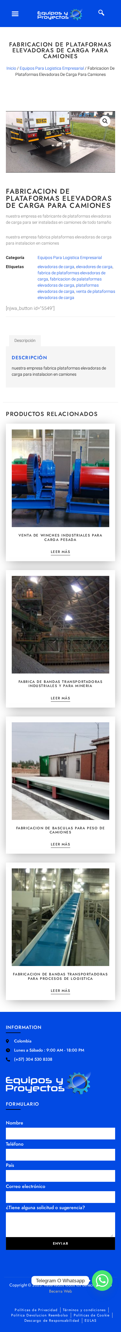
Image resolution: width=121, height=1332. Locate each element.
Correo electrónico (25, 1186)
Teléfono (14, 1144)
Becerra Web (60, 1291)
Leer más (60, 552)
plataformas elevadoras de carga (68, 288)
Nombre (14, 1122)
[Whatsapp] (102, 1280)
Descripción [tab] (25, 340)
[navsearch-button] (101, 13)
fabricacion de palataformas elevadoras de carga (70, 282)
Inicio (11, 68)
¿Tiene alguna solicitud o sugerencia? (45, 1207)
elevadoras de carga (56, 267)
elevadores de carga (94, 267)
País (10, 1165)
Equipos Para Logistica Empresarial (52, 68)
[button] (15, 13)
